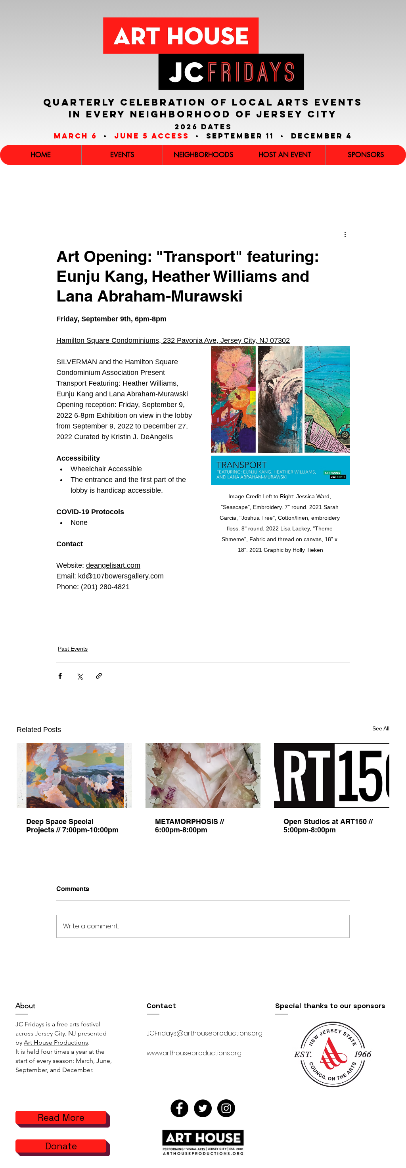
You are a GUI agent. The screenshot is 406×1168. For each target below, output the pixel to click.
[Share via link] (99, 676)
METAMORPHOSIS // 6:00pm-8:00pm (189, 825)
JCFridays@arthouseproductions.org (204, 1033)
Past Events (73, 648)
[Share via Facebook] (60, 676)
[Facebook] (179, 1108)
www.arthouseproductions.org (194, 1053)
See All (380, 728)
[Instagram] (226, 1108)
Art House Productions (56, 1042)
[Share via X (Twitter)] (79, 676)
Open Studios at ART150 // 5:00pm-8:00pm (328, 825)
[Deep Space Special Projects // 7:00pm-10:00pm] (74, 775)
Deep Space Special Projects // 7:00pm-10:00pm (72, 825)
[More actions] (345, 234)
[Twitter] (203, 1108)
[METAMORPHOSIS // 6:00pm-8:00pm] (203, 775)
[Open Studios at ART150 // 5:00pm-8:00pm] (331, 775)
